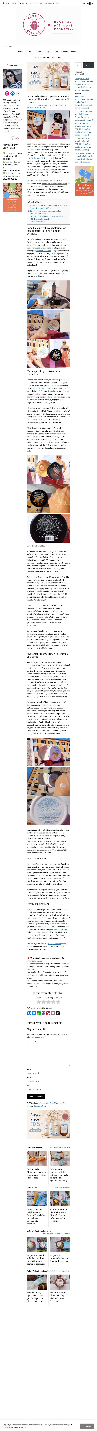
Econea (9, 161)
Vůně (56, 51)
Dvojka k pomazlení (37, 222)
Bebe (77, 78)
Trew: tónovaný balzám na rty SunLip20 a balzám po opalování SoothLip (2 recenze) (36, 1216)
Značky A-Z (75, 51)
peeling (53, 391)
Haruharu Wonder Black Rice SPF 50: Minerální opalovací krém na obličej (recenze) (59, 1215)
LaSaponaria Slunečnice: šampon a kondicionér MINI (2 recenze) (36, 1173)
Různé (63, 51)
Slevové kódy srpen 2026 (42, 3)
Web (28, 1086)
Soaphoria (10, 173)
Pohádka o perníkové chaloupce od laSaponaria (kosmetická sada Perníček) (48, 206)
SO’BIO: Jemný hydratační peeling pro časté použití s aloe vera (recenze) (36, 1296)
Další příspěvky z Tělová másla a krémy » (56, 1234)
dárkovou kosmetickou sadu (54, 183)
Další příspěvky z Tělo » (62, 1188)
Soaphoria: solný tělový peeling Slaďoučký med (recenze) (58, 1296)
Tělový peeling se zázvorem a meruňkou (45, 211)
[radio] (39, 1002)
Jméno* (29, 1069)
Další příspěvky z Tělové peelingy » (58, 1271)
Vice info (24, 1427)
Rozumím (87, 1426)
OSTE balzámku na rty (43, 388)
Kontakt (29, 3)
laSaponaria (43, 105)
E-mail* (29, 1077)
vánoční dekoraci (43, 250)
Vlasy (47, 51)
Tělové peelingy (40, 107)
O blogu (21, 3)
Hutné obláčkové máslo (42, 219)
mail (7, 131)
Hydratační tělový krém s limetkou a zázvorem (48, 216)
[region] (48, 1425)
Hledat (88, 65)
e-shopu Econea (54, 943)
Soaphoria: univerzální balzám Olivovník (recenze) (59, 1258)
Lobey (8, 153)
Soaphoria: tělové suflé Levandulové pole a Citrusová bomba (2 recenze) (36, 1259)
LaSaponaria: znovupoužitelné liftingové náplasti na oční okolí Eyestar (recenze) (59, 1175)
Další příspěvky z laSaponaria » (60, 1147)
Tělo (38, 51)
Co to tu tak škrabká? (41, 213)
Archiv (55, 3)
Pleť (29, 51)
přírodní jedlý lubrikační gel (42, 169)
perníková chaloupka (58, 929)
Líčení (20, 51)
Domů (14, 3)
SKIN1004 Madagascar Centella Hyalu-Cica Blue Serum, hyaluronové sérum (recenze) (84, 84)
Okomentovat (31, 1042)
